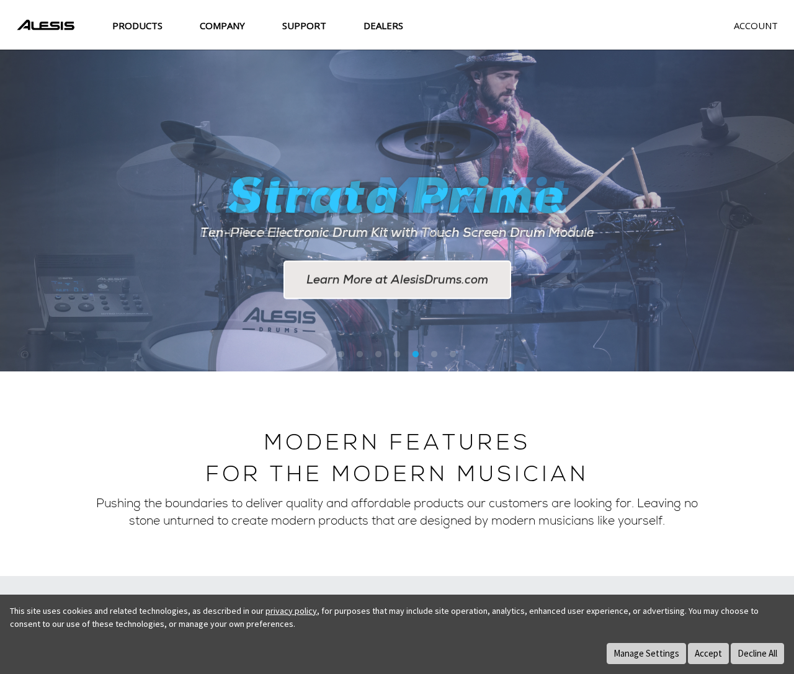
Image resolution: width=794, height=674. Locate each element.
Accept (708, 653)
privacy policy (291, 610)
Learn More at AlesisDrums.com (397, 280)
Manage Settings (646, 653)
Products (137, 25)
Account (756, 25)
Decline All (757, 653)
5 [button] (415, 354)
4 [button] (397, 354)
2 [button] (360, 354)
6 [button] (434, 354)
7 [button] (453, 354)
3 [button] (378, 354)
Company (222, 25)
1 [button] (341, 354)
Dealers (383, 25)
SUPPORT (304, 25)
